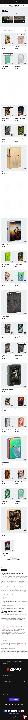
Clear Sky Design (19, 336)
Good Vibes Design (20, 481)
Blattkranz (18, 192)
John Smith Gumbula (7, 429)
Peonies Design (6, 118)
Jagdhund (17, 66)
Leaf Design (5, 66)
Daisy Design (5, 462)
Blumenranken (18, 355)
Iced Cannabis (5, 264)
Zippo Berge (5, 100)
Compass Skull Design (5, 356)
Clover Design (5, 501)
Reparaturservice (21, 643)
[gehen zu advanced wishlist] (23, 5)
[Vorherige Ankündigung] (2, 1)
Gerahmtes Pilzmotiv (7, 389)
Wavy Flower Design (20, 429)
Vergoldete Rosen (19, 212)
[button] (1, 5)
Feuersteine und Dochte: (12, 626)
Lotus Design (18, 46)
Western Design (6, 336)
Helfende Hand (6, 244)
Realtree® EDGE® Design (6, 139)
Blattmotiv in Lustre (7, 171)
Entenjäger (18, 501)
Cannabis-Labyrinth (20, 138)
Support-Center (12, 647)
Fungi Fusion (18, 264)
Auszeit (4, 46)
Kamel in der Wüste (20, 118)
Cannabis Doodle (6, 192)
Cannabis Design (6, 316)
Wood (3, 481)
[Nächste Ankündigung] (25, 1)
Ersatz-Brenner (6, 629)
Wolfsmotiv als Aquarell (6, 410)
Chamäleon (5, 553)
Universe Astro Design (6, 213)
